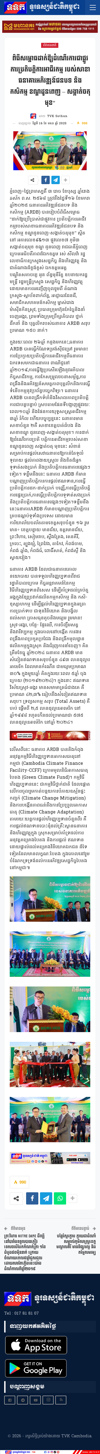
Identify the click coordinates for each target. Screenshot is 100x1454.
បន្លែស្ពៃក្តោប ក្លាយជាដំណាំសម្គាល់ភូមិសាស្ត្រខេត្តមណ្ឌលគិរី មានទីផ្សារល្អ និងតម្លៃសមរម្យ (76, 1244)
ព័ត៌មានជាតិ (49, 45)
